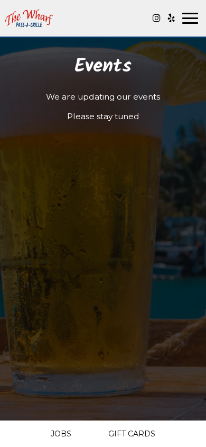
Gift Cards (131, 434)
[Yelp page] (171, 18)
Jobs (61, 434)
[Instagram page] (156, 18)
